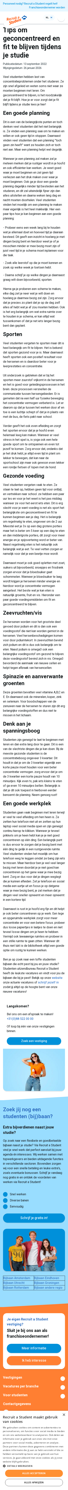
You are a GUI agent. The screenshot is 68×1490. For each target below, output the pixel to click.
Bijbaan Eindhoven (46, 1278)
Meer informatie (34, 1348)
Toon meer (34, 1378)
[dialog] (34, 1450)
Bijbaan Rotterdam (16, 1287)
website (57, 978)
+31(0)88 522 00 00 (20, 1019)
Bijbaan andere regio (48, 1287)
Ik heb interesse (34, 1360)
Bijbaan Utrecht (14, 1283)
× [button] (63, 1414)
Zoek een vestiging (34, 1041)
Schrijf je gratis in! (34, 1218)
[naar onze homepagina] (17, 21)
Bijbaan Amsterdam (16, 1278)
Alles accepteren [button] (34, 1473)
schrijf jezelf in (48, 982)
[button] (34, 1466)
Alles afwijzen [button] (34, 1482)
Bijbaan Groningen (46, 1283)
